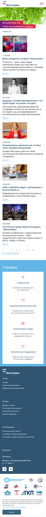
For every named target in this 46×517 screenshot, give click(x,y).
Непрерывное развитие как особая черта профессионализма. (21, 146)
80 (33, 249)
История (5, 382)
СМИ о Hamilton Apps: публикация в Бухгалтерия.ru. (22, 188)
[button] (41, 3)
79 (28, 249)
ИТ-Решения (8, 427)
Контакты (6, 450)
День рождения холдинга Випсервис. (23, 58)
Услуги (5, 401)
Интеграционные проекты (11, 431)
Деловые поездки (8, 405)
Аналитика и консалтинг (10, 411)
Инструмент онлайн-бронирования (14, 434)
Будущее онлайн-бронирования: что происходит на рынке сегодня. (22, 101)
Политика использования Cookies (14, 507)
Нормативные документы (11, 385)
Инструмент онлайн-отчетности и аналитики (18, 437)
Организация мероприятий (11, 408)
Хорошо (11, 512)
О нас (5, 378)
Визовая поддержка (9, 414)
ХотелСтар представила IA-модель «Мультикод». (21, 228)
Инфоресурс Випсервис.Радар (13, 388)
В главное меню (10, 253)
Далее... (6, 73)
